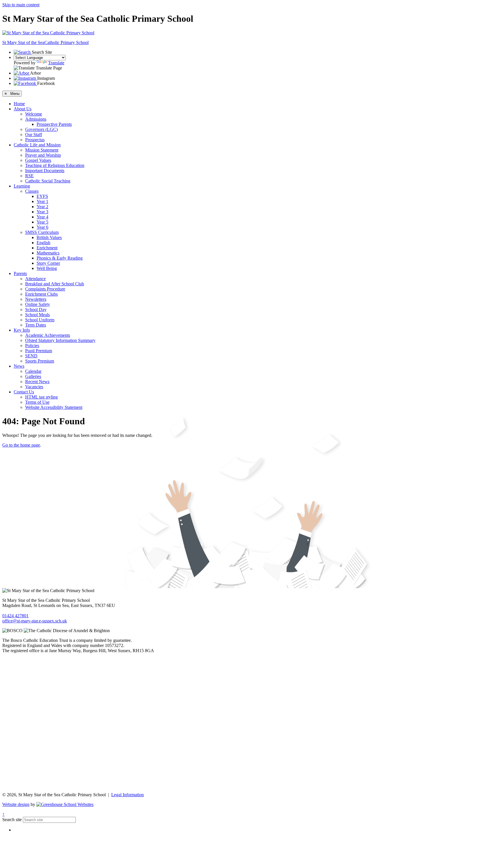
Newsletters (35, 299)
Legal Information (127, 794)
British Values (49, 237)
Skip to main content (20, 4)
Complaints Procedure (45, 288)
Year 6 (42, 227)
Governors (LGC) (41, 129)
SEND (31, 355)
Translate (56, 62)
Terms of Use (37, 402)
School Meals (37, 314)
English (43, 242)
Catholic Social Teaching (47, 180)
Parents (20, 273)
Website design (15, 804)
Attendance (35, 278)
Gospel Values (38, 160)
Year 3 (42, 211)
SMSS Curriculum (42, 232)
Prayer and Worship (43, 155)
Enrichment (47, 247)
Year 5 (42, 222)
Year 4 (42, 216)
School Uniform (39, 319)
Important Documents (44, 170)
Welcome (33, 114)
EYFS (42, 196)
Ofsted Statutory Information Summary (60, 340)
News (19, 366)
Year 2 (42, 206)
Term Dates (35, 324)
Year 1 (42, 201)
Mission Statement (41, 150)
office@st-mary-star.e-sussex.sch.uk (34, 620)
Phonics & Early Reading (60, 258)
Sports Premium (39, 361)
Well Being (47, 268)
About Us (22, 108)
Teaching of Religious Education (54, 165)
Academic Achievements (47, 335)
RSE (29, 175)
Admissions (35, 119)
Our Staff (33, 134)
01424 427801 (15, 615)
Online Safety (37, 304)
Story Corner (48, 263)
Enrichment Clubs (41, 294)
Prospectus (35, 139)
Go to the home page (21, 445)
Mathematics (48, 252)
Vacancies (34, 386)
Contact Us (24, 391)
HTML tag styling (41, 397)
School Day (36, 309)
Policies (32, 345)
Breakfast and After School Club (54, 283)
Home (19, 103)
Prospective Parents (54, 124)
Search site (12, 819)
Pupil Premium (38, 350)
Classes (32, 191)
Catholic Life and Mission (37, 144)
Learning (22, 186)
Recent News (37, 381)
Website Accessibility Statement (53, 407)
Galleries (33, 376)
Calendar (33, 371)
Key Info (22, 330)
